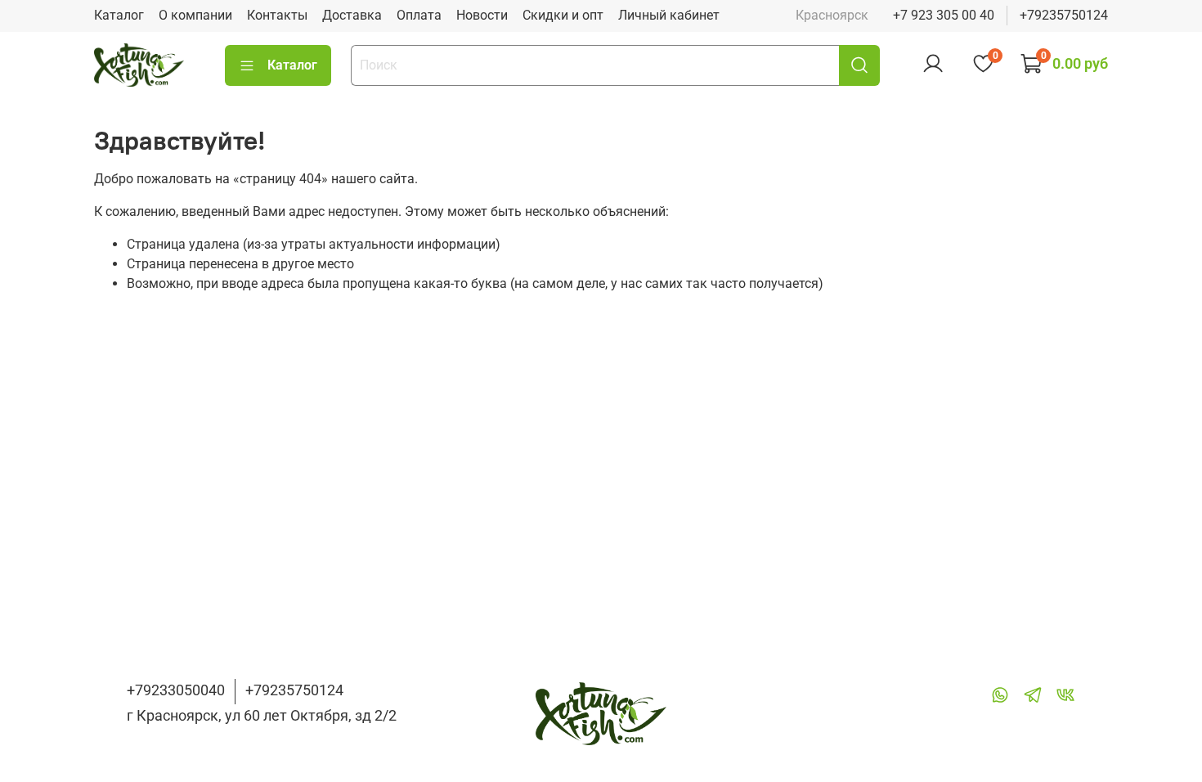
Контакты (277, 15)
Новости (482, 15)
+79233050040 (176, 690)
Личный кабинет (669, 15)
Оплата (419, 15)
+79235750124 (1064, 15)
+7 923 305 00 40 (943, 15)
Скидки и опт (563, 15)
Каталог (119, 15)
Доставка (352, 15)
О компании (195, 15)
